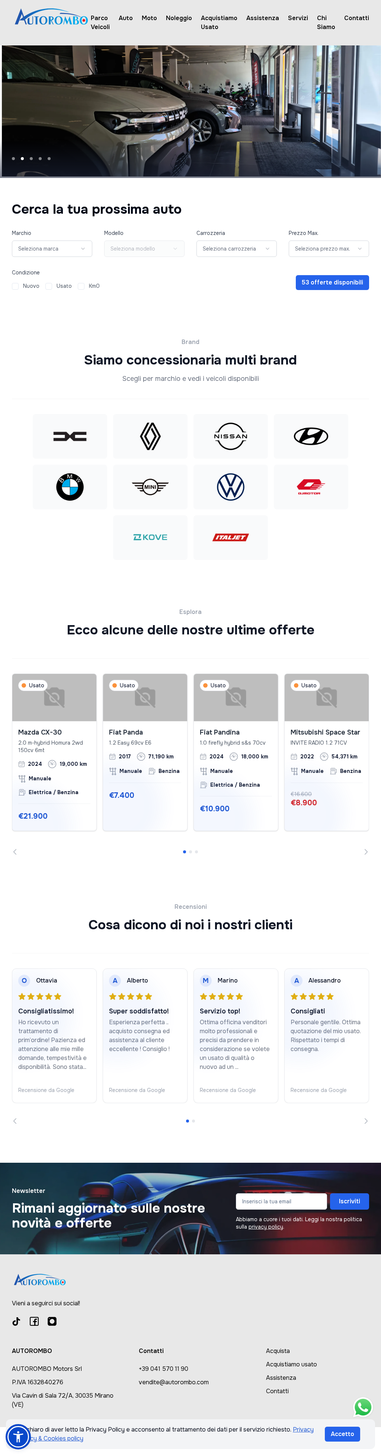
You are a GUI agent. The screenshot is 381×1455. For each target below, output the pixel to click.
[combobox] (52, 249)
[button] (18, 1437)
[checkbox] (15, 286)
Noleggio (179, 18)
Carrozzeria (210, 233)
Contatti (356, 18)
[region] (190, 764)
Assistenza (262, 18)
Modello (114, 233)
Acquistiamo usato (291, 1364)
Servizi (298, 18)
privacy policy (266, 1226)
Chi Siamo (326, 22)
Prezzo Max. (303, 233)
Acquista (278, 1351)
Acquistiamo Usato (219, 22)
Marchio (21, 233)
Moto (149, 18)
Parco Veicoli (100, 22)
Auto (126, 18)
